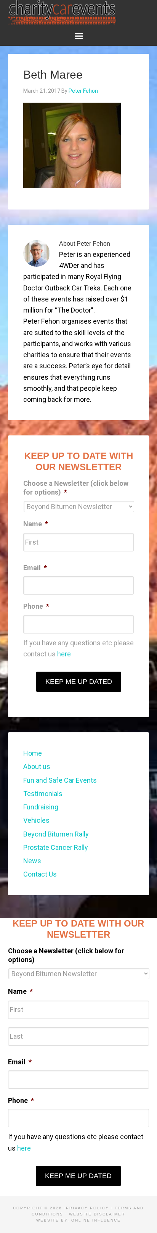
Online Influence (96, 1220)
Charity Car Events (62, 12)
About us (36, 766)
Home (32, 753)
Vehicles (36, 820)
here (64, 654)
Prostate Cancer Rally (55, 847)
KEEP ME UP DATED (78, 681)
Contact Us (40, 874)
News (32, 861)
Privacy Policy (87, 1208)
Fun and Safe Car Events (60, 780)
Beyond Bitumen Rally (56, 834)
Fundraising (40, 807)
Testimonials (42, 794)
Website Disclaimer (97, 1214)
